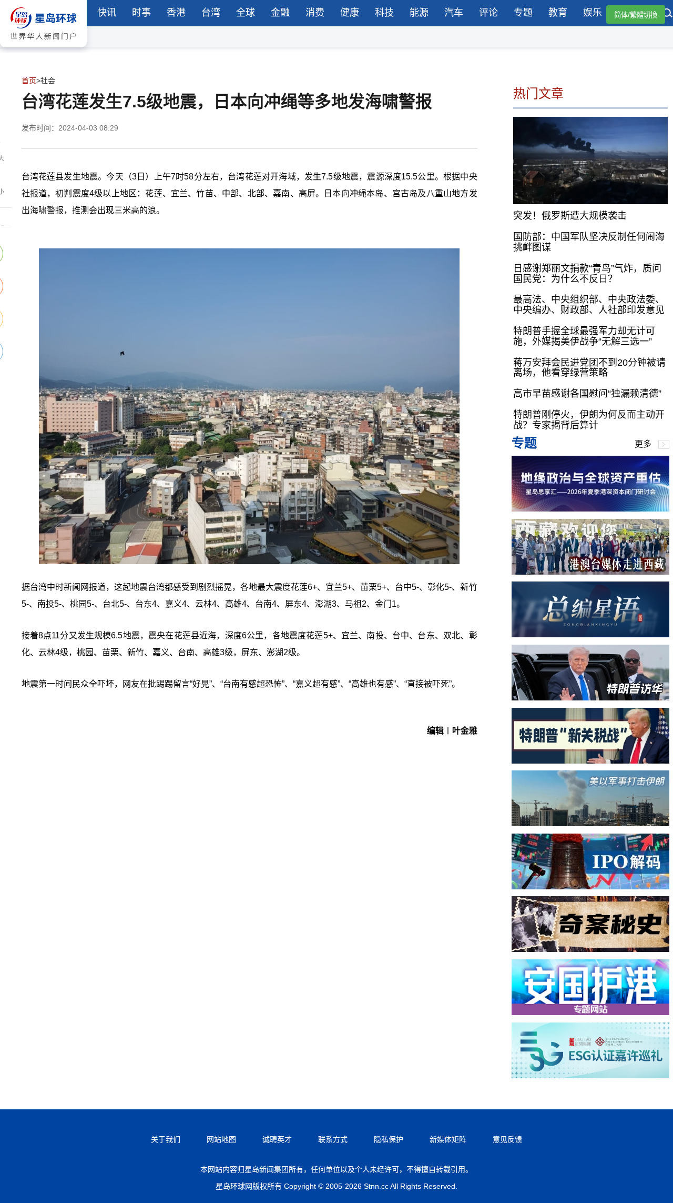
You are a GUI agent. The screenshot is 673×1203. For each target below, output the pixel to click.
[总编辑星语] (590, 634)
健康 (349, 12)
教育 (557, 12)
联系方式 (333, 1139)
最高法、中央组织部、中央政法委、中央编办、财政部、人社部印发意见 (589, 304)
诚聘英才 (277, 1139)
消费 (314, 12)
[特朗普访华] (590, 697)
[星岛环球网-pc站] (43, 49)
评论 (488, 12)
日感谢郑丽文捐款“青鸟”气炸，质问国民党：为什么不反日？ (587, 273)
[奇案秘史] (590, 949)
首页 (29, 80)
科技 (384, 12)
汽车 (453, 12)
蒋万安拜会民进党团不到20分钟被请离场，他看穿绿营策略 (589, 367)
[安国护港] (590, 1012)
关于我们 (165, 1139)
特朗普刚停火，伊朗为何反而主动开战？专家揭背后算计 (589, 419)
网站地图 (221, 1139)
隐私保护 (388, 1139)
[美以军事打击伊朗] (590, 823)
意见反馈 (507, 1139)
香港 (176, 12)
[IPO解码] (590, 886)
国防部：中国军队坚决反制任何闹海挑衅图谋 (589, 242)
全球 (245, 12)
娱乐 (592, 12)
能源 (419, 12)
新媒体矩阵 (448, 1139)
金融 (280, 12)
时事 (141, 12)
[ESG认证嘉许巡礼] (590, 1075)
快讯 (106, 12)
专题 (523, 12)
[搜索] (667, 14)
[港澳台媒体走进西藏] (590, 571)
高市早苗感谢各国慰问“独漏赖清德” (587, 393)
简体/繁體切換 (635, 15)
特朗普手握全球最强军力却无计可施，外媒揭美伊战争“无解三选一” (584, 336)
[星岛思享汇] (590, 508)
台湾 (210, 12)
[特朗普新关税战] (590, 760)
